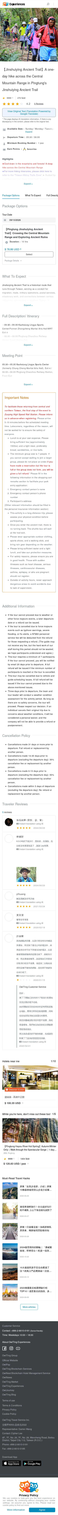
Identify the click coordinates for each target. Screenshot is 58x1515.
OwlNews (7, 1377)
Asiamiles (32, 149)
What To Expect (33, 195)
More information (16, 1509)
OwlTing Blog (9, 1394)
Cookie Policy (9, 1413)
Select (29, 254)
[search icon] (48, 4)
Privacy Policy (9, 1409)
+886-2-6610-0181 (20, 1330)
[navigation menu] (54, 4)
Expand (28, 131)
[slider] (13, 103)
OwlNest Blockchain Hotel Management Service (26, 1373)
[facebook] (4, 1349)
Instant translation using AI (31, 823)
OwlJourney (8, 1390)
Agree (42, 1509)
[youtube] (18, 1349)
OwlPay (6, 1364)
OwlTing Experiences (13, 1386)
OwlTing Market (10, 1381)
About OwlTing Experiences (16, 1342)
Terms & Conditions (12, 1405)
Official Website (10, 1360)
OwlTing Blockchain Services (17, 1368)
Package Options (10, 195)
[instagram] (11, 1349)
